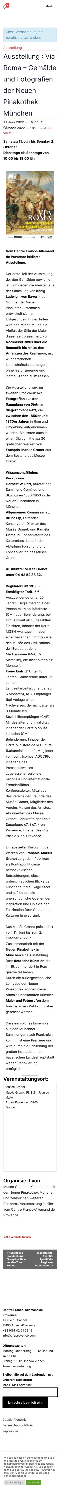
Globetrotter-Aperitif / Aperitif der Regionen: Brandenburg (44, 1259)
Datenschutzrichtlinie (17, 1425)
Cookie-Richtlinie (14, 1419)
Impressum (10, 1431)
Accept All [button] (33, 1482)
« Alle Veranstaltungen (17, 1237)
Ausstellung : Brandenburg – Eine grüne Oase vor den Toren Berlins (16, 1259)
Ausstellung (12, 48)
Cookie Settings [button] (14, 1482)
